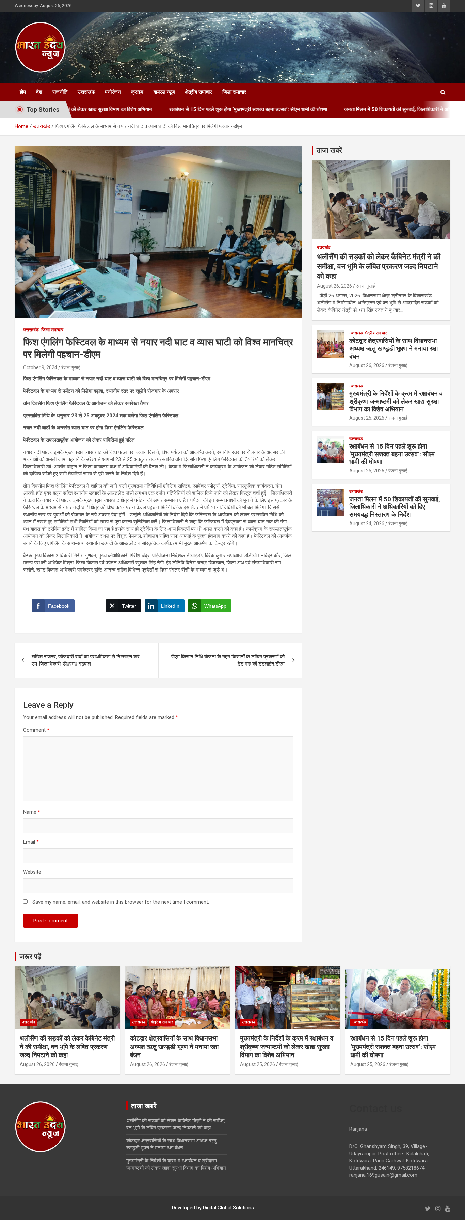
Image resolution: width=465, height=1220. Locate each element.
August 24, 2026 (366, 523)
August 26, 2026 (334, 286)
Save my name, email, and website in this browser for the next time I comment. (120, 902)
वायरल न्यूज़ (164, 92)
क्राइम (137, 92)
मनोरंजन (113, 92)
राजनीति (59, 92)
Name (31, 812)
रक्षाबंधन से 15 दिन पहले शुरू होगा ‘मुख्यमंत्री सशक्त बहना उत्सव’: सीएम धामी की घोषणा (203, 109)
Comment (36, 730)
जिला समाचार (234, 92)
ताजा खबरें (329, 150)
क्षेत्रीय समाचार (198, 92)
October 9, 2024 (40, 367)
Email (31, 842)
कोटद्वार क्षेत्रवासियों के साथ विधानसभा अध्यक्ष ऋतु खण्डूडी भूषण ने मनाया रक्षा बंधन (393, 348)
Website (32, 872)
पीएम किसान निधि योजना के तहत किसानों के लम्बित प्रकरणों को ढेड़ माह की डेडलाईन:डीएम (228, 660)
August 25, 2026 (366, 418)
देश (39, 92)
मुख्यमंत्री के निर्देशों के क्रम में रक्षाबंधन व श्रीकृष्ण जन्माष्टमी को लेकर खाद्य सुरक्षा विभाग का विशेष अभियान (396, 401)
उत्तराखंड (86, 92)
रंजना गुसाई (70, 367)
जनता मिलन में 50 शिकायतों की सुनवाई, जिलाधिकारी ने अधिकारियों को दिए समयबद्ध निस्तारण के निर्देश (394, 507)
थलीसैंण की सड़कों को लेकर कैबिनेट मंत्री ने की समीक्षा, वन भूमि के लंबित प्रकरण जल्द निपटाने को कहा (378, 266)
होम (23, 92)
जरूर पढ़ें (30, 956)
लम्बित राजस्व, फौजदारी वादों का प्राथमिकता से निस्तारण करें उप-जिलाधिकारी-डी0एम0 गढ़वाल (86, 660)
